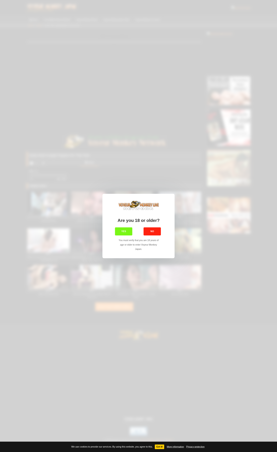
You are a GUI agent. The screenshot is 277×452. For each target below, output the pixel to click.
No (152, 231)
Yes (123, 231)
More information (175, 447)
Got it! (159, 447)
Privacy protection (195, 447)
